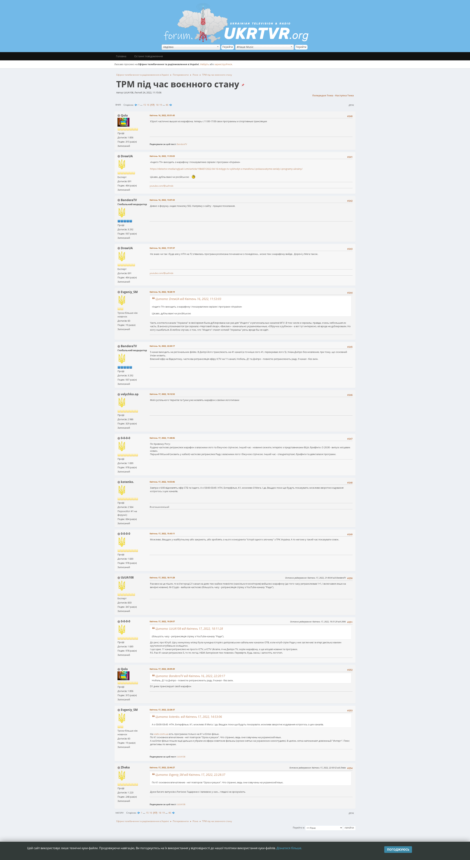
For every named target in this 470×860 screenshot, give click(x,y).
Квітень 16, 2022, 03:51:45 (162, 115)
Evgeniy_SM (129, 292)
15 (144, 104)
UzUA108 (127, 577)
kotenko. (127, 482)
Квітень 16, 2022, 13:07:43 (162, 200)
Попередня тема (322, 95)
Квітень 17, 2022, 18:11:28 (162, 577)
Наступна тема (344, 95)
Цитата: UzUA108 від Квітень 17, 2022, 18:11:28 (189, 629)
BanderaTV (182, 144)
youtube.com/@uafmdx (161, 185)
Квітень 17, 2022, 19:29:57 (162, 621)
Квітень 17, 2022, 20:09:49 (162, 669)
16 (148, 104)
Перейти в (298, 827)
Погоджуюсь (398, 850)
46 (167, 104)
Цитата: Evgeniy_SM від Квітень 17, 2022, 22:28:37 (190, 775)
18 (157, 104)
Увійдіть (204, 64)
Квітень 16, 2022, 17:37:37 (162, 248)
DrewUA (127, 156)
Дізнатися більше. (289, 848)
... (141, 104)
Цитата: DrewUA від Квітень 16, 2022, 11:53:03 (188, 299)
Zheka (125, 767)
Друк (351, 105)
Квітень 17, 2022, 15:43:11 (162, 533)
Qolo (124, 115)
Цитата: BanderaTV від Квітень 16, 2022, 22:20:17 (190, 676)
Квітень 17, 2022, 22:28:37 (162, 709)
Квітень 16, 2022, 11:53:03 (162, 156)
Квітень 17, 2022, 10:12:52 (162, 394)
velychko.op (129, 394)
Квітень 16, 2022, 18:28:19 (162, 291)
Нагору (119, 812)
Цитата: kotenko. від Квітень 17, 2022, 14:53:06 (189, 717)
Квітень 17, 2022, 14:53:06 (162, 481)
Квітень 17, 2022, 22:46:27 (162, 767)
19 (160, 104)
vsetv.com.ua (161, 734)
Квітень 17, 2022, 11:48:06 (162, 438)
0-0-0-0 (125, 438)
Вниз (118, 104)
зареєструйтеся (223, 64)
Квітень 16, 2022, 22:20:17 (162, 346)
